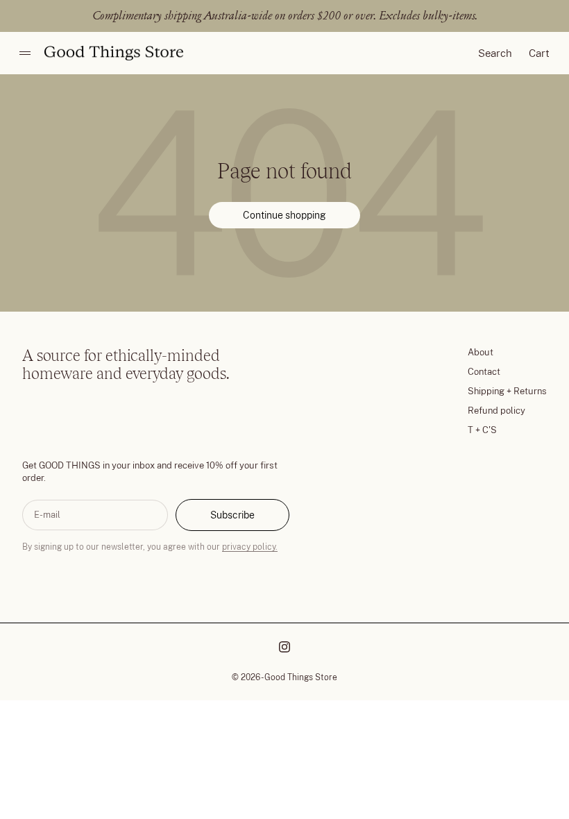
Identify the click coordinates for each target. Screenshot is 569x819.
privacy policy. (250, 547)
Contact (484, 371)
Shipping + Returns (507, 391)
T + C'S (482, 430)
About (480, 352)
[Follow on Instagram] (284, 647)
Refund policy (496, 410)
